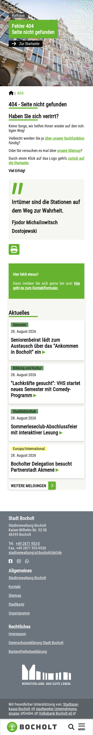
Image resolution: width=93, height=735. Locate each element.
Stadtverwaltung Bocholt (27, 577)
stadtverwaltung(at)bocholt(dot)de (35, 552)
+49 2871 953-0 (28, 543)
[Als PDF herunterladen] (14, 250)
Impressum (17, 634)
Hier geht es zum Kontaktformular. (46, 285)
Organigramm (19, 613)
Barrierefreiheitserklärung (28, 651)
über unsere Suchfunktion (64, 138)
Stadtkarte (16, 604)
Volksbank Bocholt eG (55, 713)
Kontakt (15, 586)
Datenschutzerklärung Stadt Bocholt (36, 642)
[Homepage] (11, 93)
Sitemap (15, 595)
